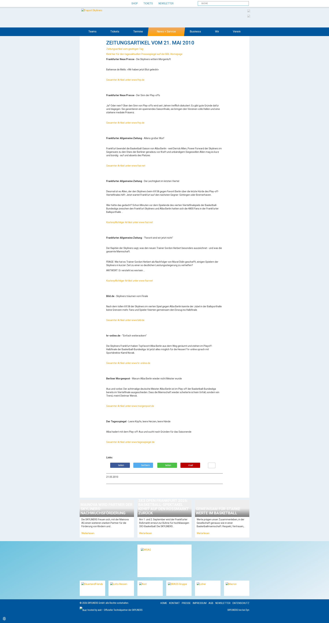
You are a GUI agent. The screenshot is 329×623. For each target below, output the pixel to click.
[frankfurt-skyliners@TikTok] (89, 3)
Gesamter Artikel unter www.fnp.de (125, 79)
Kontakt (174, 603)
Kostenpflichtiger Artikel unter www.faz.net (129, 222)
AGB (211, 603)
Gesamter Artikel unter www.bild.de (125, 320)
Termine (138, 31)
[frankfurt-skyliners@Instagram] (95, 3)
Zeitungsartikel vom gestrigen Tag (125, 49)
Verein (237, 31)
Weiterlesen (87, 533)
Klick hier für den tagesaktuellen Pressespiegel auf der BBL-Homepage (144, 54)
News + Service (166, 31)
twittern (145, 465)
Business (195, 31)
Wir (217, 31)
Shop (134, 3)
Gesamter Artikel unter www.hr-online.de (128, 363)
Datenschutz (241, 603)
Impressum (199, 603)
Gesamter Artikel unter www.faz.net (126, 165)
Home (163, 603)
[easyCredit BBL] (248, 10)
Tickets (148, 3)
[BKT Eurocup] (248, 16)
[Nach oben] (323, 617)
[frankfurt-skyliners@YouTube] (101, 3)
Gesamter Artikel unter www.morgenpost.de (130, 406)
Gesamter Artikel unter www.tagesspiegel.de (130, 442)
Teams (92, 31)
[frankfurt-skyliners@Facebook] (83, 3)
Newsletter (166, 3)
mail (190, 465)
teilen (121, 465)
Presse (186, 603)
